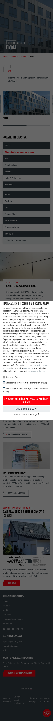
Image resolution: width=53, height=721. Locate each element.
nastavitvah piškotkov (36, 371)
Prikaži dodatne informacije (25, 414)
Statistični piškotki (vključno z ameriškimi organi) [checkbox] (26, 383)
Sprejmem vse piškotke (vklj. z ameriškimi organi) (26, 400)
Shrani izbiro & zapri (26, 409)
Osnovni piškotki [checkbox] (13, 377)
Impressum (28, 368)
